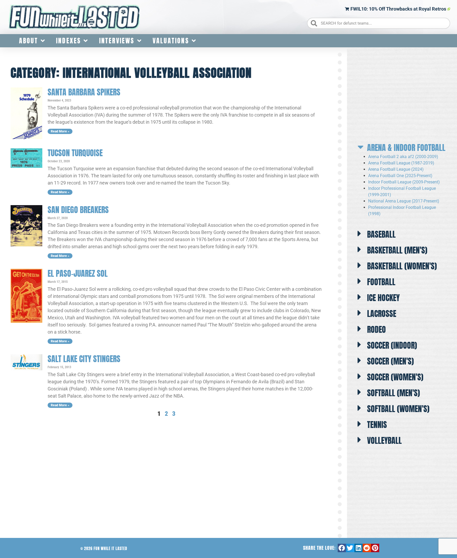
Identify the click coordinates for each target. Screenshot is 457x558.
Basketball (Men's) (397, 250)
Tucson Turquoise (75, 153)
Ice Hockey (383, 298)
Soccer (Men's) (390, 361)
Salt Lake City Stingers (84, 359)
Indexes (68, 40)
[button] (402, 146)
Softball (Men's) (393, 393)
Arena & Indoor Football (406, 148)
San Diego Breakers (78, 210)
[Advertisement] (402, 95)
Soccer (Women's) (395, 377)
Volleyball (384, 440)
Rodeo (376, 329)
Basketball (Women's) (402, 266)
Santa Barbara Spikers (84, 92)
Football (381, 282)
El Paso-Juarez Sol (78, 273)
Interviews (117, 40)
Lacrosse (381, 314)
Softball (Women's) (398, 409)
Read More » (60, 131)
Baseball (381, 234)
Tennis (377, 425)
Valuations (171, 40)
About (28, 40)
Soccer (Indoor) (392, 345)
